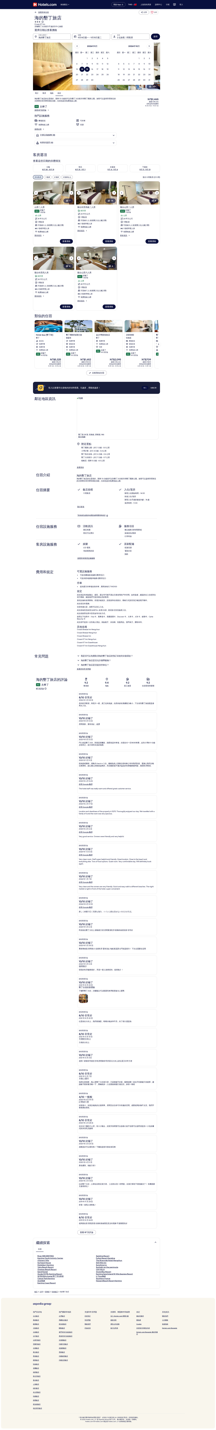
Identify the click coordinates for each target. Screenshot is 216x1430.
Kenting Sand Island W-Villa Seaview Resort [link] (114, 1274)
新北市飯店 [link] (36, 1376)
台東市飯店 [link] (36, 1340)
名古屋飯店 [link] (36, 1392)
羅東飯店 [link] (36, 1360)
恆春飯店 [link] (55, 1292)
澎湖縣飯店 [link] (62, 1340)
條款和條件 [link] (140, 1316)
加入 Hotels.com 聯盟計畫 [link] (119, 1316)
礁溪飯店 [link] (36, 1324)
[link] (154, 12)
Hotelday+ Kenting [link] (46, 1265)
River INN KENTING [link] (46, 1256)
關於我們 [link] (165, 1316)
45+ (154, 86)
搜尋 (156, 36)
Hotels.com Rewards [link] (169, 1328)
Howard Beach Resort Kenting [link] (109, 1281)
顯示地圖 (81, 437)
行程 (168, 4)
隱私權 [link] (138, 1320)
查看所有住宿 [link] (43, 12)
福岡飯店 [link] (36, 1372)
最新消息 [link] (113, 1320)
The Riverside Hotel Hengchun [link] (109, 1260)
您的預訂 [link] (88, 1316)
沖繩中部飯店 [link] (63, 1344)
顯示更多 (80, 507)
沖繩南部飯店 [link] (63, 1356)
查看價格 (66, 241)
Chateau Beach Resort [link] (47, 1269)
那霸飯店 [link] (36, 1400)
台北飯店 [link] (36, 1316)
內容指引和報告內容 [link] (143, 1328)
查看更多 (80, 467)
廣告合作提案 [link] (115, 1324)
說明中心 (158, 4)
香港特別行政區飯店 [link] (65, 1336)
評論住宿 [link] (88, 1328)
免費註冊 (153, 388)
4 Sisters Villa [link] (43, 1260)
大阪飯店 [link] (36, 1328)
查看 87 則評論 (40, 110)
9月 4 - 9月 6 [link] (113, 169)
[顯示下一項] (158, 344)
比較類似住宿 (98, 373)
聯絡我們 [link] (88, 1324)
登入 (181, 4)
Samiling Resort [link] (102, 1256)
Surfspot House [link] (44, 1263)
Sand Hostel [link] (43, 1272)
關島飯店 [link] (62, 1328)
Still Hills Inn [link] (101, 1263)
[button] (87, 58)
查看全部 (38, 129)
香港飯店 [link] (36, 1356)
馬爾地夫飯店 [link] (63, 1320)
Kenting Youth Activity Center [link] (50, 1258)
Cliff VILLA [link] (100, 1269)
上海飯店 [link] (36, 1384)
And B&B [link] (41, 1281)
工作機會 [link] (165, 1320)
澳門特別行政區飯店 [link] (65, 1332)
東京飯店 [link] (36, 1352)
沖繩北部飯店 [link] (63, 1360)
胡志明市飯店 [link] (37, 1408)
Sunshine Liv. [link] (101, 1265)
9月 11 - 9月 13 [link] (145, 169)
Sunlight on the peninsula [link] (107, 1267)
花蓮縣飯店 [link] (62, 1348)
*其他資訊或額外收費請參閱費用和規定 (91, 515)
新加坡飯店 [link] (36, 1404)
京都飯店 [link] (36, 1348)
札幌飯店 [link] (36, 1396)
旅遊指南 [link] (165, 1324)
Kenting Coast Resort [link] (47, 1283)
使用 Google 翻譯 (85, 784)
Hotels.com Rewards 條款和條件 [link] (147, 1333)
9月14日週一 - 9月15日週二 (90, 37)
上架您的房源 (145, 4)
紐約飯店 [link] (36, 1388)
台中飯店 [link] (36, 1336)
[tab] (40, 1249)
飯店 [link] (36, 1292)
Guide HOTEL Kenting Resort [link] (50, 1274)
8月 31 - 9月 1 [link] (80, 169)
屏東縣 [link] (47, 1292)
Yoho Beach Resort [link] (46, 1267)
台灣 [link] (41, 1292)
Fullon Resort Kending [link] (105, 1258)
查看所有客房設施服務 (86, 558)
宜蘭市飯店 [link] (36, 1344)
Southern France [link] (103, 1278)
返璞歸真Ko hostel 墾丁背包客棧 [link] (51, 1276)
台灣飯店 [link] (62, 1316)
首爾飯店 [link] (36, 1368)
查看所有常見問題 (84, 669)
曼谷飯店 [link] (36, 1380)
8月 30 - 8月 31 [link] (48, 169)
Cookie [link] (139, 1324)
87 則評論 (40, 688)
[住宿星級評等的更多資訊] (42, 22)
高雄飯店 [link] (36, 1320)
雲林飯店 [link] (62, 1352)
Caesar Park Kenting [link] (46, 1278)
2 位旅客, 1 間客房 (125, 37)
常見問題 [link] (88, 1320)
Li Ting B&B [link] (101, 1276)
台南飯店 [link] (36, 1332)
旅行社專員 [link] (114, 1328)
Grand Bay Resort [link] (103, 1272)
